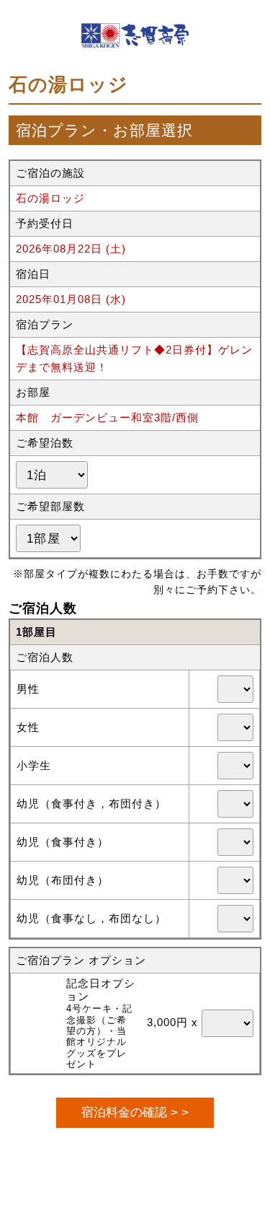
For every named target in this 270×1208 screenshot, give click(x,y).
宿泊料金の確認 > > (135, 1112)
